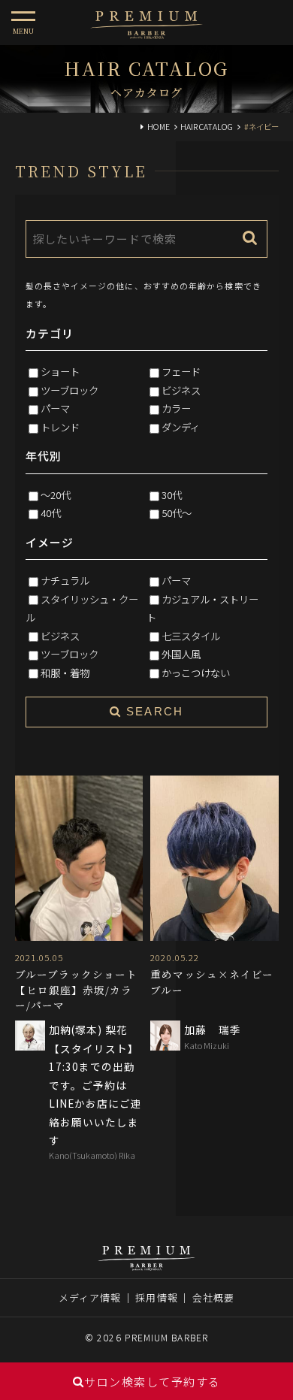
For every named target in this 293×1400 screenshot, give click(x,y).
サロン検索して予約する (152, 1381)
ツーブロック (69, 390)
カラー (176, 408)
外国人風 (181, 653)
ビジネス (181, 390)
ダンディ (181, 426)
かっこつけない (196, 672)
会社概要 (213, 1297)
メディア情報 (90, 1297)
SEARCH (153, 711)
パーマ (55, 408)
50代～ (177, 512)
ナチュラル (65, 580)
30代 (172, 494)
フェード (181, 371)
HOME (158, 126)
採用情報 (156, 1297)
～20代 (56, 494)
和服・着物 (65, 672)
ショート (60, 371)
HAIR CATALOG (206, 126)
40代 (51, 512)
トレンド (60, 426)
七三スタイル (191, 635)
